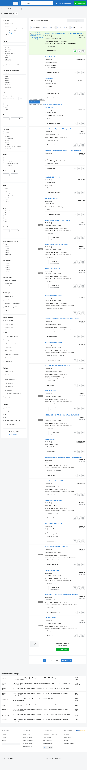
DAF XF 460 (5, 699)
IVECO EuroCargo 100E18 (53, 342)
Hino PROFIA (49, 78)
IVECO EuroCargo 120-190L (54, 295)
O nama (4, 734)
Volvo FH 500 (4, 683)
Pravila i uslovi (26, 734)
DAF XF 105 (5, 715)
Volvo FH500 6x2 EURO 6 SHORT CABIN (58, 366)
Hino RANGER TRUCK (52, 177)
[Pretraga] (22, 3)
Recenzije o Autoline (28, 743)
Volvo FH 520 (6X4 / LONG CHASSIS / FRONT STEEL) (62, 594)
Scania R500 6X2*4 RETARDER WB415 (57, 220)
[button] (79, 51)
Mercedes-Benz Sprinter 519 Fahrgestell (58, 129)
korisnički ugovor (57, 104)
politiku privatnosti (47, 104)
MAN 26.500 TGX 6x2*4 (52, 268)
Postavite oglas (62, 649)
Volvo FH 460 (4, 689)
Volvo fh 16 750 (50, 57)
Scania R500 (4, 704)
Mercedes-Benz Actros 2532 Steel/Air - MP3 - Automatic (62, 319)
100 (57, 660)
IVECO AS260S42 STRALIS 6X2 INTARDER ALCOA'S (62, 415)
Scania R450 (4, 694)
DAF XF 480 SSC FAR (52, 570)
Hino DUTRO (49, 107)
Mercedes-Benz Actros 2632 (54, 481)
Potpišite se (34, 102)
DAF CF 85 (5, 710)
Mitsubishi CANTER (51, 198)
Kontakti (4, 740)
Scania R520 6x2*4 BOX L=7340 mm (56, 547)
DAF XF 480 (5, 678)
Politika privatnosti (27, 737)
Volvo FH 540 (4, 720)
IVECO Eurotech (50, 439)
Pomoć (4, 737)
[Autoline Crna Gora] (6, 3)
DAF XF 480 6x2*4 (50, 391)
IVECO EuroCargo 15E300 (53, 500)
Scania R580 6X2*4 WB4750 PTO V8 (56, 244)
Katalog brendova (27, 746)
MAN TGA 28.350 (50, 618)
